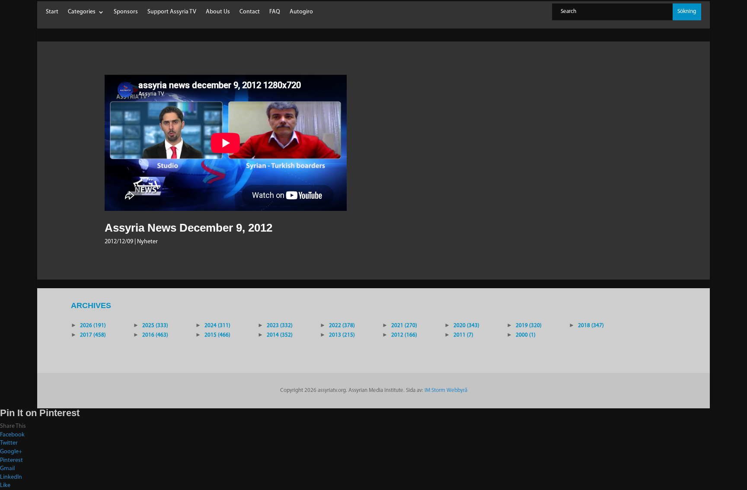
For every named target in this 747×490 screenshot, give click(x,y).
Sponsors (126, 12)
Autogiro (301, 12)
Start (52, 12)
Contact (249, 12)
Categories (82, 12)
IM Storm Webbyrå (446, 390)
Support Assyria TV (171, 12)
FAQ (274, 12)
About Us (218, 12)
